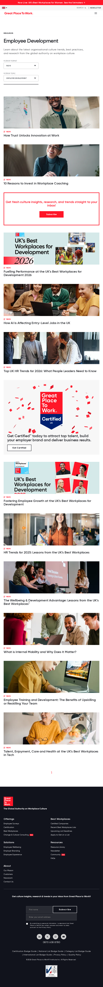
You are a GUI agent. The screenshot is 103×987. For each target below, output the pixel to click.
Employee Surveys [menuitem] (11, 823)
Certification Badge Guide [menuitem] (24, 951)
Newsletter (95, 8)
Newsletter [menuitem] (55, 851)
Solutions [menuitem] (9, 842)
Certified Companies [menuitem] (59, 823)
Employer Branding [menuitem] (12, 851)
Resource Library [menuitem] (58, 847)
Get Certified (19, 447)
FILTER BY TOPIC (9, 73)
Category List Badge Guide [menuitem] (78, 951)
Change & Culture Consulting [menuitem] (18, 835)
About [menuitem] (7, 866)
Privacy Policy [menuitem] (60, 955)
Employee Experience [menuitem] (13, 854)
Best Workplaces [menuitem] (11, 831)
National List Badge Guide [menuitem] (51, 951)
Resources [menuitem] (57, 842)
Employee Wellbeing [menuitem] (12, 847)
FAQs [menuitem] (53, 858)
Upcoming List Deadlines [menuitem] (61, 831)
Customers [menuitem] (8, 874)
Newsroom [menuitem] (8, 878)
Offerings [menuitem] (9, 819)
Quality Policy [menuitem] (75, 955)
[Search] (85, 7)
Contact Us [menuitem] (8, 882)
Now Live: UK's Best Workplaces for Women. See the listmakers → (51, 2)
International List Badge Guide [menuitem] (37, 955)
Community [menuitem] (58, 854)
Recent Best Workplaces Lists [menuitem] (63, 827)
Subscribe (51, 214)
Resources (8, 33)
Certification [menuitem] (9, 827)
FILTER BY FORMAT (10, 61)
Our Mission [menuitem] (8, 870)
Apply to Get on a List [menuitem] (60, 835)
